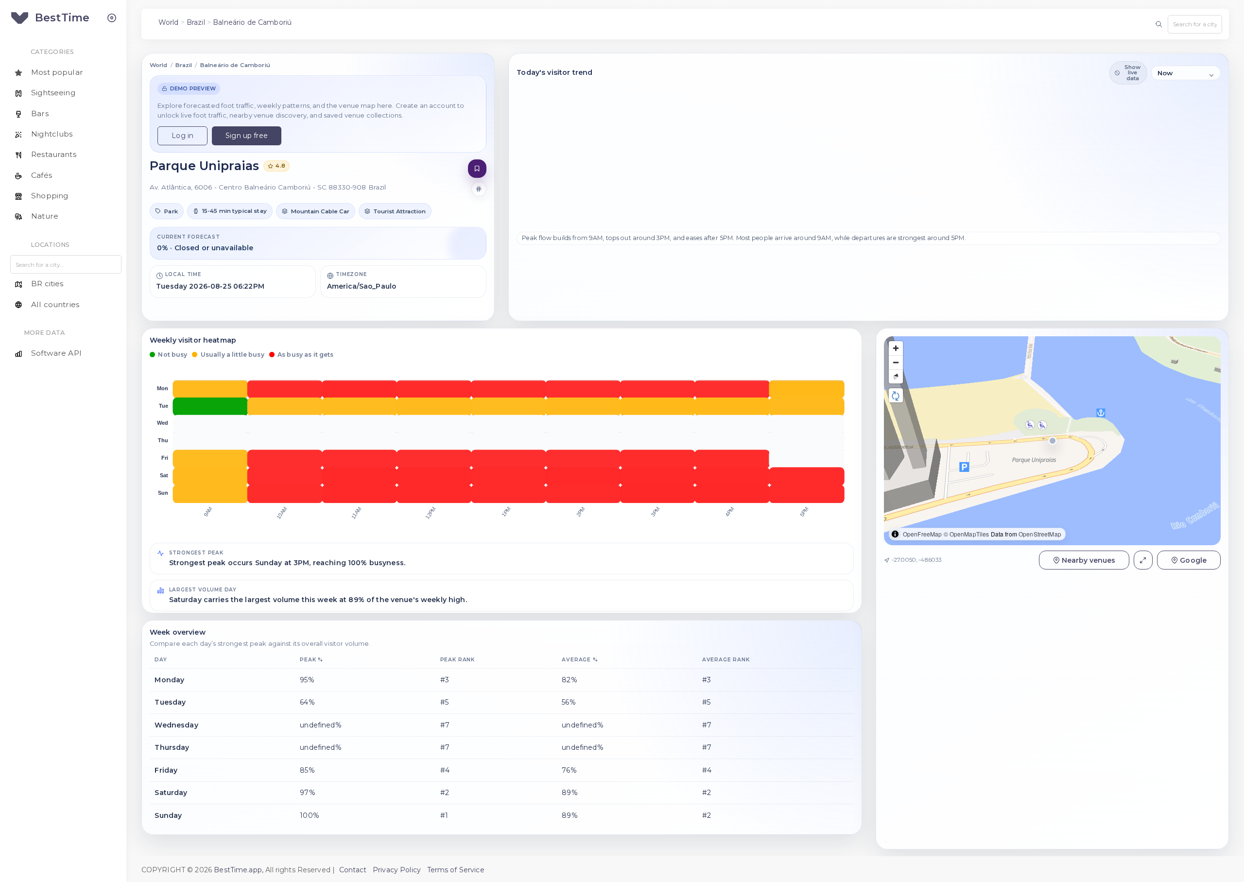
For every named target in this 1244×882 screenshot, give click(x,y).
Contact (353, 869)
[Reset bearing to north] (896, 376)
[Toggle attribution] (895, 534)
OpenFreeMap (922, 534)
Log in (182, 135)
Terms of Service (455, 869)
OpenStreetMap (1040, 534)
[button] (167, 211)
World (168, 22)
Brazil (196, 22)
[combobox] (1195, 24)
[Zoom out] (896, 362)
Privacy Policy (397, 869)
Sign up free (246, 135)
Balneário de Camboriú (252, 22)
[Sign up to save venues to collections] (477, 168)
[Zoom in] (896, 348)
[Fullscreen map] (1143, 560)
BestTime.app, (238, 869)
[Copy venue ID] (479, 189)
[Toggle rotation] (896, 395)
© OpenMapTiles (966, 534)
